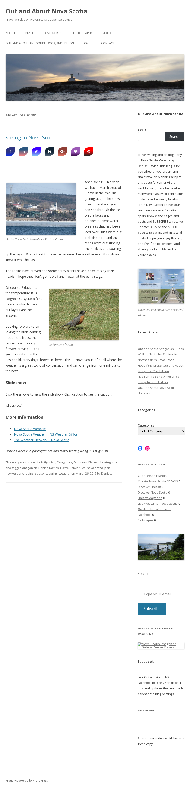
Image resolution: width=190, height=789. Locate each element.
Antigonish (48, 462)
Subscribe (152, 608)
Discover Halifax (149, 487)
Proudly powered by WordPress (27, 781)
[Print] (49, 151)
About (10, 33)
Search (143, 129)
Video (107, 33)
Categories (53, 33)
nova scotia (95, 468)
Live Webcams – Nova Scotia (158, 503)
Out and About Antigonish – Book (161, 349)
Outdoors (80, 462)
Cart (87, 43)
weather (65, 473)
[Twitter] (36, 151)
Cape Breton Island (151, 476)
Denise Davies (48, 468)
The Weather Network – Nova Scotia (41, 440)
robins (29, 473)
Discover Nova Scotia (153, 492)
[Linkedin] (23, 151)
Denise (106, 473)
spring (53, 473)
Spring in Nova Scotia (31, 137)
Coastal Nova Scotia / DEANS (158, 481)
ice (84, 468)
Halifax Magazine (150, 498)
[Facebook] (10, 151)
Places (30, 33)
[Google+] (62, 151)
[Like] (75, 151)
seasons (41, 473)
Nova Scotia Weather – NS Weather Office (46, 434)
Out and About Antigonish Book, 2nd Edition (40, 43)
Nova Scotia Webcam (30, 429)
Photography (82, 33)
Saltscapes (145, 520)
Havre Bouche (70, 468)
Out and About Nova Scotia (46, 11)
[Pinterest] (88, 151)
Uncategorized (109, 462)
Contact (107, 43)
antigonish (29, 468)
